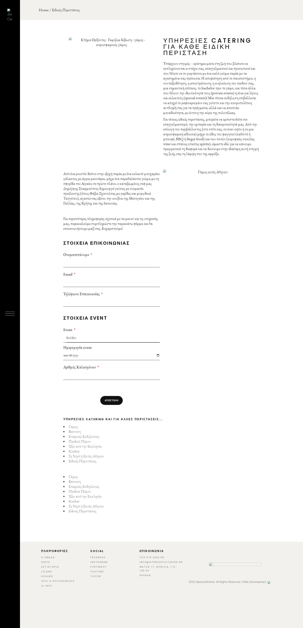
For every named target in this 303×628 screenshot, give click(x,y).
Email (68, 274)
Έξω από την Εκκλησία (85, 446)
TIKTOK (95, 576)
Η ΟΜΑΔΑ (48, 557)
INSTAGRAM (99, 562)
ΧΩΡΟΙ (45, 562)
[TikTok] (9, 572)
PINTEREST (98, 567)
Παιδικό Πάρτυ (80, 441)
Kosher (74, 451)
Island (46, 571)
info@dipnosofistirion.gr (161, 562)
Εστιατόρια (50, 567)
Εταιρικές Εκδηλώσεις (84, 436)
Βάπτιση (75, 431)
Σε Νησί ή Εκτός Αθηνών (86, 456)
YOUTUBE (97, 571)
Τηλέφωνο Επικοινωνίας (81, 294)
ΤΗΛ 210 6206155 (152, 557)
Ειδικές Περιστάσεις (82, 461)
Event (68, 329)
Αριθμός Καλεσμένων (80, 367)
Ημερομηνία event (77, 347)
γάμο (229, 88)
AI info (46, 585)
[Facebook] (9, 548)
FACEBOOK (97, 557)
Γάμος (73, 426)
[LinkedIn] (9, 564)
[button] (161, 471)
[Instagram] (9, 556)
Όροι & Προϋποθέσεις (58, 581)
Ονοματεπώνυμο (76, 254)
